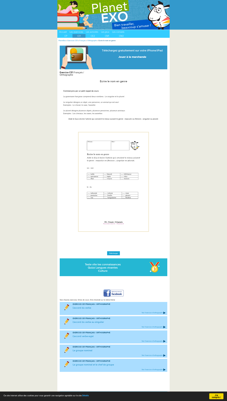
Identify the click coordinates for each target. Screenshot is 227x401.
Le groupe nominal (82, 350)
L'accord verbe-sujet (83, 336)
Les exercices (76, 32)
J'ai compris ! (216, 396)
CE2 (93, 36)
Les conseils (118, 32)
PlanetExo (62, 40)
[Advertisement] (113, 126)
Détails (85, 395)
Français (82, 40)
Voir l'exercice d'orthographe (152, 313)
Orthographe (92, 40)
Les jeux (105, 32)
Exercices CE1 (73, 40)
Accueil (63, 32)
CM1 (107, 36)
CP (65, 36)
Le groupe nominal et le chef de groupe (93, 364)
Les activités (92, 32)
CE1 (79, 36)
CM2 (121, 36)
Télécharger (113, 253)
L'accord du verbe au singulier (88, 322)
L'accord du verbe (82, 307)
